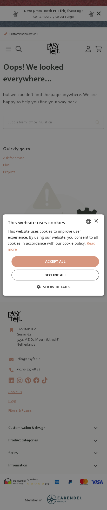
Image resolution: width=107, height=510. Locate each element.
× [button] (96, 221)
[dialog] (53, 255)
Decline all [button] (55, 275)
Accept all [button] (55, 261)
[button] (53, 286)
